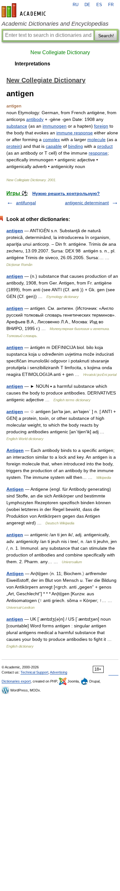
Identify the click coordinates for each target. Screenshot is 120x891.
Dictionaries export (16, 681)
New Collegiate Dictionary (60, 52)
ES (99, 5)
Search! (106, 35)
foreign (101, 126)
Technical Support (34, 672)
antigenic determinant (87, 202)
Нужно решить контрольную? (66, 193)
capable (54, 146)
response (98, 153)
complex (51, 139)
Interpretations (32, 63)
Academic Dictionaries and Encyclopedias (55, 24)
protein (13, 146)
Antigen (15, 450)
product (105, 146)
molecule (96, 139)
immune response (74, 132)
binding (75, 146)
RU (75, 5)
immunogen (55, 126)
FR (111, 5)
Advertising (58, 672)
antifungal (26, 202)
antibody (35, 119)
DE (87, 5)
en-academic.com (25, 10)
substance (16, 126)
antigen (14, 230)
